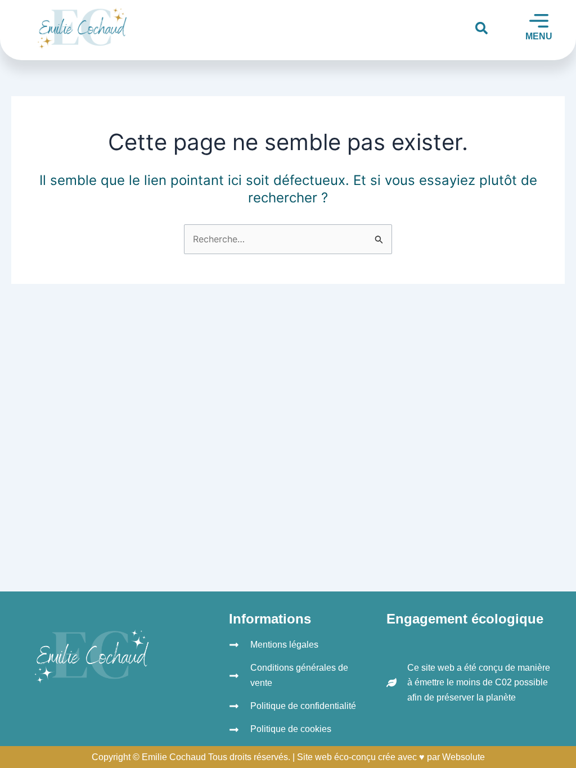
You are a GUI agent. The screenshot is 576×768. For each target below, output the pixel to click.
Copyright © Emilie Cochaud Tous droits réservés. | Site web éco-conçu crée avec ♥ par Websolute (288, 757)
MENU (538, 36)
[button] (481, 28)
